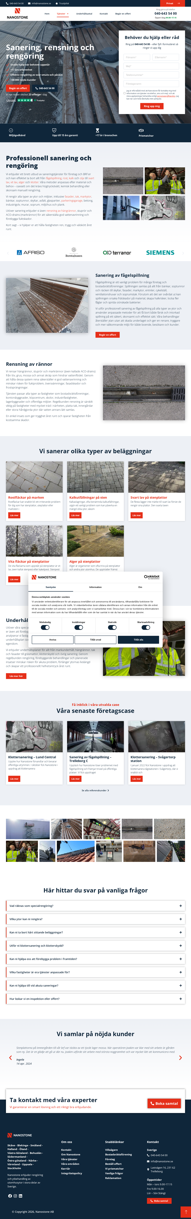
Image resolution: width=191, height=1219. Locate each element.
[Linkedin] (20, 1196)
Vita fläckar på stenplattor (28, 561)
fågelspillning (53, 178)
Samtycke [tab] (51, 587)
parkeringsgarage (71, 200)
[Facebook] (10, 1196)
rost (65, 178)
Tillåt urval (95, 639)
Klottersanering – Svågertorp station (153, 759)
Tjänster (61, 13)
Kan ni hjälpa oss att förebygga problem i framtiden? (43, 959)
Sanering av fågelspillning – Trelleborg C (90, 759)
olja (82, 178)
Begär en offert (123, 13)
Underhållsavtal (84, 13)
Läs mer (14, 515)
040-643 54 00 (166, 13)
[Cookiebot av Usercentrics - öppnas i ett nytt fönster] (146, 577)
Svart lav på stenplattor (149, 497)
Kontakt (104, 13)
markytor (85, 196)
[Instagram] (15, 1196)
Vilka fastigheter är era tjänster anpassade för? (40, 972)
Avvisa (52, 639)
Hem (47, 13)
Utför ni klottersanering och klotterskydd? (37, 945)
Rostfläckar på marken (26, 497)
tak (77, 196)
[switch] (78, 627)
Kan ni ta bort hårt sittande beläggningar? (36, 932)
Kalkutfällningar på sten (88, 497)
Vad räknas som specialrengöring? (31, 906)
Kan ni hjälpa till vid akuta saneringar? (34, 985)
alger (22, 182)
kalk (71, 178)
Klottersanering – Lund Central (32, 757)
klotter (35, 182)
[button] (8, 253)
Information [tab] (95, 587)
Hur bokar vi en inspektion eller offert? (34, 999)
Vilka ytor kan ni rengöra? (26, 919)
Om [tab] (140, 587)
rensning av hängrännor (61, 210)
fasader (69, 196)
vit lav (14, 182)
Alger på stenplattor (84, 561)
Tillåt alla (138, 639)
